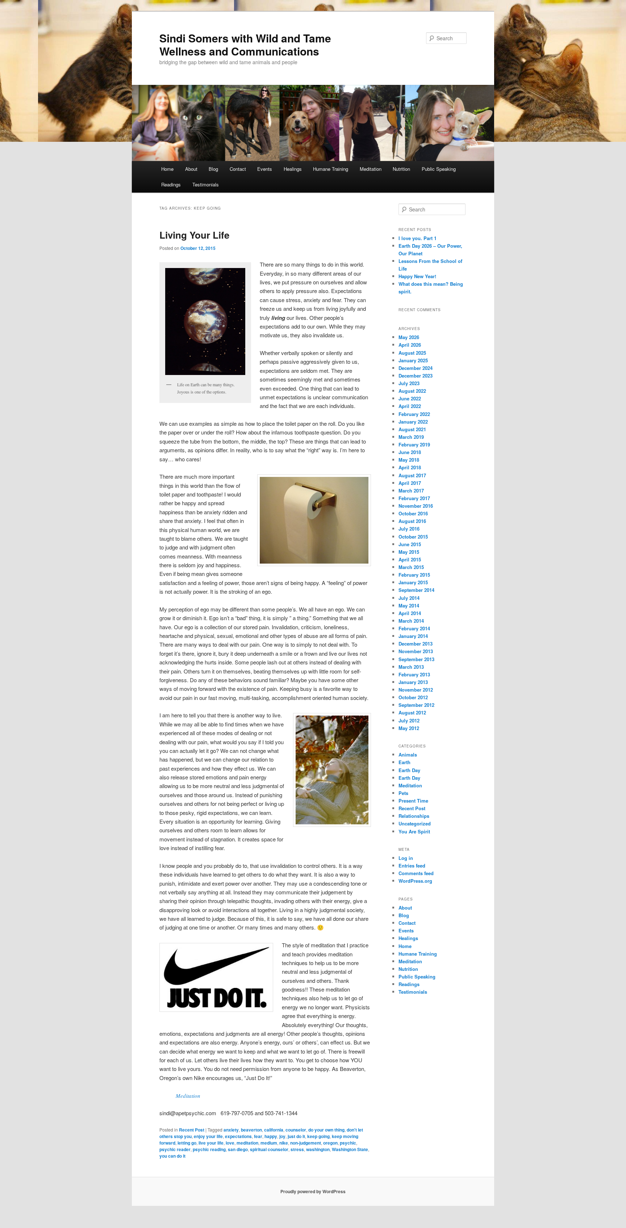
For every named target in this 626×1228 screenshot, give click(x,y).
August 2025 (412, 352)
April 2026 (409, 344)
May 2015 (408, 551)
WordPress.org (415, 880)
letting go (187, 1143)
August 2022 (412, 390)
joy (282, 1136)
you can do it (172, 1156)
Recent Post (191, 1129)
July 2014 (409, 597)
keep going (318, 1136)
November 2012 (415, 689)
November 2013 (415, 651)
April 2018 (409, 467)
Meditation (370, 168)
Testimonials (205, 184)
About (191, 168)
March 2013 (411, 666)
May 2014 (408, 605)
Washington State (350, 1149)
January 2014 (413, 635)
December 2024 (415, 367)
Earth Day (409, 770)
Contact (238, 168)
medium (268, 1143)
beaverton (251, 1129)
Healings (293, 168)
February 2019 (414, 444)
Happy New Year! (417, 276)
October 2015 (413, 536)
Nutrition (401, 168)
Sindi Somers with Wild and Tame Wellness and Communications (245, 44)
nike (283, 1143)
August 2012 (412, 712)
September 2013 (416, 659)
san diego (238, 1149)
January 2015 (413, 582)
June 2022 (409, 398)
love (230, 1143)
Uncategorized (414, 823)
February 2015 (414, 574)
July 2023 (409, 383)
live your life (211, 1143)
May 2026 (408, 337)
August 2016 (412, 521)
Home (167, 168)
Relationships (413, 815)
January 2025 (413, 360)
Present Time (413, 800)
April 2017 (409, 482)
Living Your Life (194, 235)
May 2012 (408, 728)
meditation (247, 1143)
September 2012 (416, 704)
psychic (348, 1143)
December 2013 (415, 643)
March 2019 (411, 436)
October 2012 (413, 697)
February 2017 (414, 498)
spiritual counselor (269, 1149)
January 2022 (413, 421)
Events (264, 168)
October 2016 (413, 513)
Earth (404, 762)
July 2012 (409, 720)
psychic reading (209, 1149)
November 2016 (415, 505)
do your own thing (326, 1129)
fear (258, 1136)
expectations (238, 1136)
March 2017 (411, 490)
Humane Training (330, 168)
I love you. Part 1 (417, 238)
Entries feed (411, 865)
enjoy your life (208, 1136)
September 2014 (416, 589)
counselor (295, 1129)
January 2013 (413, 682)
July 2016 (409, 528)
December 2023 (415, 375)
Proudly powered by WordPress (313, 1191)
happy (270, 1136)
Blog (213, 168)
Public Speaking (439, 168)
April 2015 (409, 559)
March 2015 (411, 567)
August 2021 (412, 429)
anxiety (231, 1129)
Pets (403, 793)
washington (318, 1149)
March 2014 (411, 620)
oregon (330, 1143)
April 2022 (409, 406)
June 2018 (409, 452)
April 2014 (409, 613)
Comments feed (416, 873)
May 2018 (408, 459)
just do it (296, 1136)
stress (297, 1149)
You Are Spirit (414, 831)
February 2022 (414, 414)
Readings (171, 184)
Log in (405, 857)
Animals (407, 754)
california (273, 1129)
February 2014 (414, 628)
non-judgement (305, 1143)
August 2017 (412, 475)
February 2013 (414, 674)
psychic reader (175, 1149)
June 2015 (409, 544)
